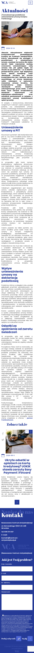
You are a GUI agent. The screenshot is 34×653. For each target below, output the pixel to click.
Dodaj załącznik (8, 638)
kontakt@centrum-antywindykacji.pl (9, 539)
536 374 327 (9, 532)
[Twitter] (16, 440)
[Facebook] (16, 434)
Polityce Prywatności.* (21, 631)
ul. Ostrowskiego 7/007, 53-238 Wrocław (13, 527)
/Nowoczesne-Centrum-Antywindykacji (16, 553)
